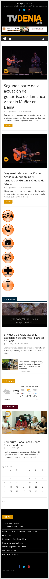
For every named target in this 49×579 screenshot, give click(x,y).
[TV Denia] (4, 38)
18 (11, 487)
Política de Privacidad (10, 554)
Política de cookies (9, 550)
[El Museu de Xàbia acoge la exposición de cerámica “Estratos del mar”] (24, 304)
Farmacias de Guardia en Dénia (14, 539)
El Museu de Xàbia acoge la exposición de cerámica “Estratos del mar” (24, 338)
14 (30, 482)
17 (4, 487)
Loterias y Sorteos (12, 523)
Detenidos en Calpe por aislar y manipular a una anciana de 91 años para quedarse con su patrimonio (31, 365)
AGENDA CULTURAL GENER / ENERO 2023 (19, 531)
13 (23, 482)
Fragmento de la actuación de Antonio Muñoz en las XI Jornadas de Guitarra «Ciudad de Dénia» (24, 178)
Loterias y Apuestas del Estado (14, 547)
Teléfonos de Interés (15, 526)
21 (30, 487)
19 (17, 487)
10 (4, 482)
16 (43, 482)
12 (17, 482)
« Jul (3, 501)
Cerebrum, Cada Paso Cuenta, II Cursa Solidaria (23, 443)
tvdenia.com (27, 112)
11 (11, 482)
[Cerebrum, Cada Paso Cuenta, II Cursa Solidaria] (24, 412)
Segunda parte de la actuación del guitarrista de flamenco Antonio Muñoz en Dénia (24, 96)
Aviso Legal (6, 535)
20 (23, 487)
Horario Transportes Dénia (12, 543)
